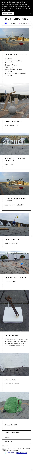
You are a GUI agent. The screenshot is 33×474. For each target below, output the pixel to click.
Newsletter (8, 441)
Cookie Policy (6, 10)
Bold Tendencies (16, 19)
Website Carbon (22, 452)
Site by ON (5, 445)
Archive (7, 437)
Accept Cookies (7, 14)
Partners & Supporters (12, 432)
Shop (12, 23)
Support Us (24, 23)
